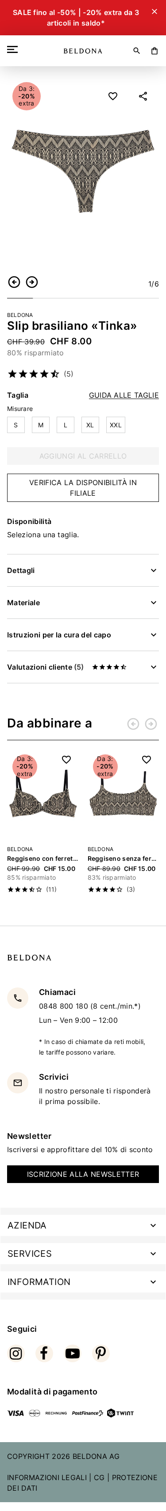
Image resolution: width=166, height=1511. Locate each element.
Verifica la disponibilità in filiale (83, 487)
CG (99, 1477)
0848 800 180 (64, 1006)
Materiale (23, 602)
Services (30, 1253)
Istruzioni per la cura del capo (59, 634)
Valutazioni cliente (45, 667)
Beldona (20, 315)
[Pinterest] (101, 1353)
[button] (14, 282)
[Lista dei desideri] (113, 96)
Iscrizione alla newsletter (83, 1174)
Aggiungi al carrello (83, 456)
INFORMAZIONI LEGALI (47, 1477)
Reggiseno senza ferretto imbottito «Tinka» (123, 858)
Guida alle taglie (124, 395)
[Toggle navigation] (14, 49)
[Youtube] (72, 1353)
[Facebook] (44, 1353)
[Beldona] (83, 51)
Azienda (27, 1225)
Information (39, 1282)
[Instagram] (16, 1353)
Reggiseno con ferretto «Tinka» (43, 858)
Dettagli (21, 570)
